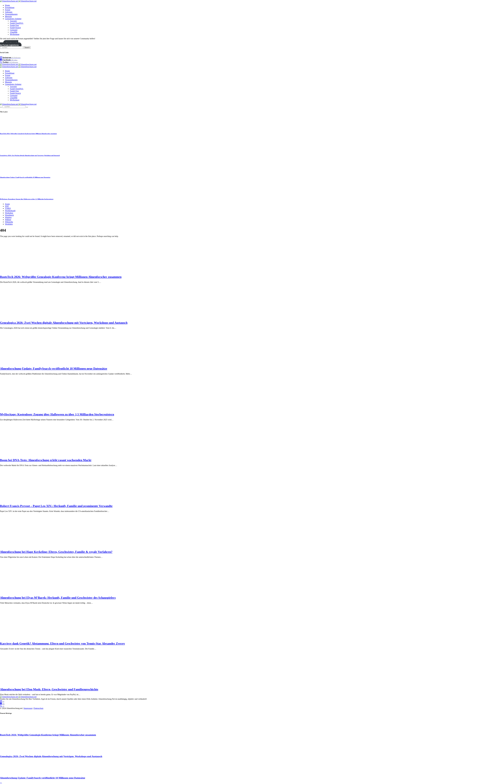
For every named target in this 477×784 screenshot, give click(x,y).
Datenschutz (38, 708)
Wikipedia (9, 222)
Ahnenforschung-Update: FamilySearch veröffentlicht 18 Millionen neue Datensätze (25, 177)
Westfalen (9, 224)
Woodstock (9, 215)
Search (27, 47)
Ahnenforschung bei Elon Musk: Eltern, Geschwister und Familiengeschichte (49, 689)
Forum (7, 10)
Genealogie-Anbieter (13, 19)
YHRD (8, 208)
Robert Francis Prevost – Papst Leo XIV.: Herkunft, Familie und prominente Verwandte (56, 506)
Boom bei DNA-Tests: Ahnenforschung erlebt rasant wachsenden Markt (45, 460)
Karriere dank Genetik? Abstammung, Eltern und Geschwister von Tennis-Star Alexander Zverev (62, 643)
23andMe (13, 32)
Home (7, 5)
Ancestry (13, 21)
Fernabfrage (9, 7)
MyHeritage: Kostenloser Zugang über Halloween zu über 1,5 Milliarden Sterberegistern (26, 199)
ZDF (7, 206)
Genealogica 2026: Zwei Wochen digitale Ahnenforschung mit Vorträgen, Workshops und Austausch (30, 155)
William (8, 220)
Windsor (8, 217)
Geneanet (13, 30)
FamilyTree (14, 25)
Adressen (8, 12)
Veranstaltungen (11, 14)
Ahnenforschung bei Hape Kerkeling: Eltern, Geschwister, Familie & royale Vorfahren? (56, 551)
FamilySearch (15, 28)
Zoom (7, 204)
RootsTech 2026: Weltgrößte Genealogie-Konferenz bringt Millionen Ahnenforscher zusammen (28, 133)
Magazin (8, 16)
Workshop (9, 213)
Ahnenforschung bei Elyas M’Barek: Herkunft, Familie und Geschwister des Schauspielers (58, 597)
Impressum (28, 708)
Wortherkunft (10, 211)
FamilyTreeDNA (16, 23)
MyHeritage (14, 34)
